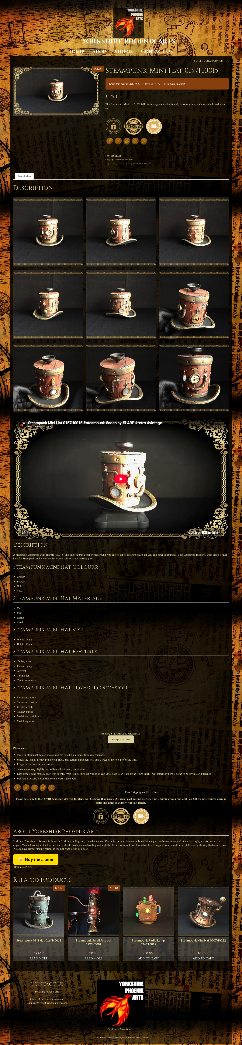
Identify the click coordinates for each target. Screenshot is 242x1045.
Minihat (139, 163)
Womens (147, 163)
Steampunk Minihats (217, 60)
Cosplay (114, 163)
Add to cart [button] (148, 958)
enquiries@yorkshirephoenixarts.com (47, 1003)
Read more (39, 958)
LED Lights (130, 163)
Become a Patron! (23, 867)
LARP (121, 163)
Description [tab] (24, 176)
